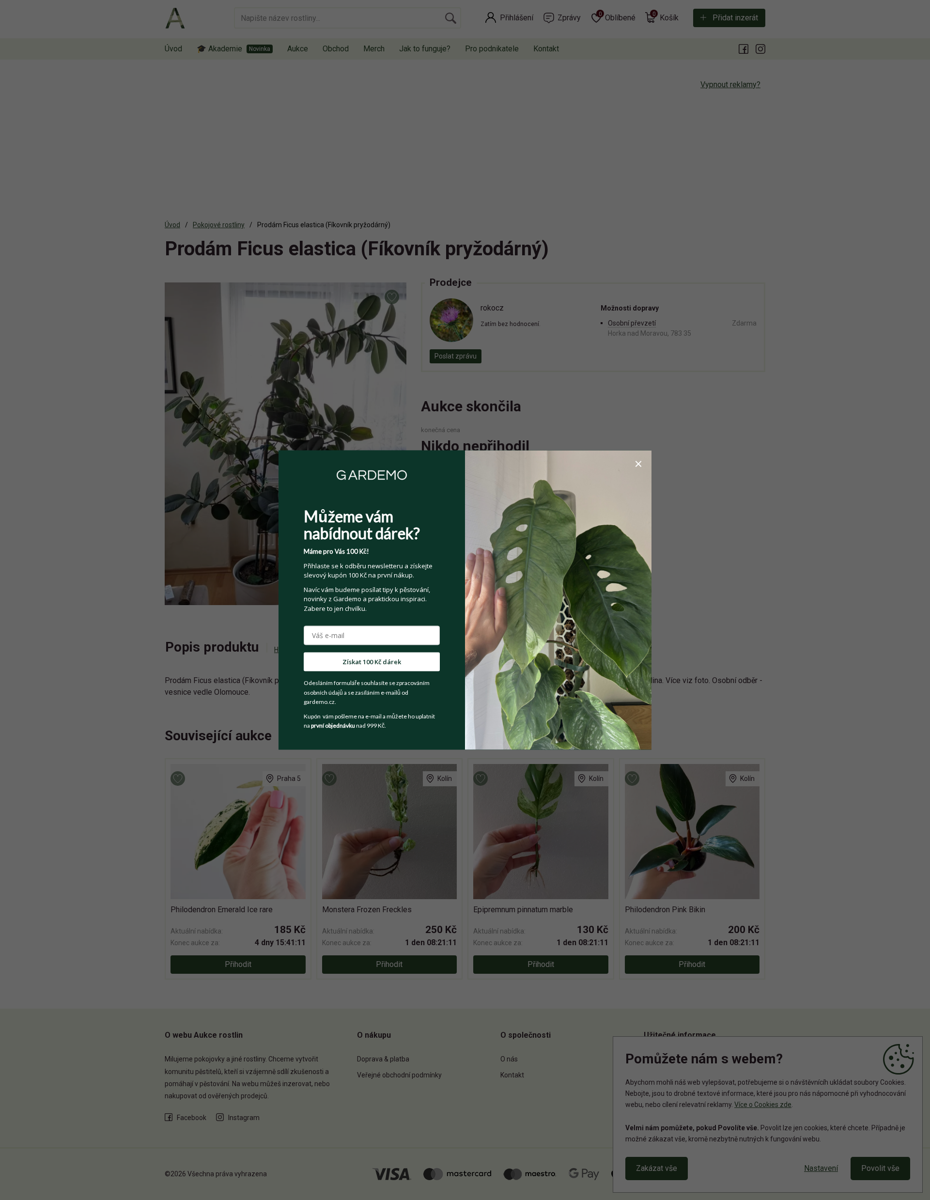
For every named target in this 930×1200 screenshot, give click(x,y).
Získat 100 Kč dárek (371, 661)
